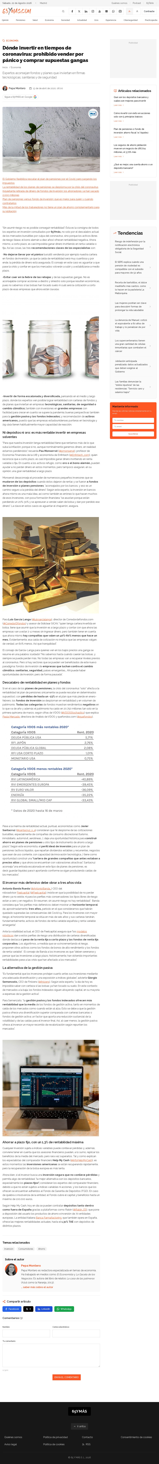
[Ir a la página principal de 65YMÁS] (16, 11)
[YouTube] (99, 11)
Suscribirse (133, 434)
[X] (79, 11)
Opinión (5, 20)
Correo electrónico (60, 1327)
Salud (35, 20)
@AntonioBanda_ (41, 888)
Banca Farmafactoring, (49, 1217)
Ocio (96, 20)
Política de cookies (54, 1444)
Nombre (6, 1327)
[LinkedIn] (85, 11)
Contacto (87, 1437)
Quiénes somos (119, 3)
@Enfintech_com (79, 455)
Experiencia (111, 20)
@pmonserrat (67, 450)
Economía (49, 20)
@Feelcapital (38, 892)
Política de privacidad (55, 1437)
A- (130, 11)
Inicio (5, 67)
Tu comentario (8, 1341)
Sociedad (65, 20)
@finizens (44, 981)
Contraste (149, 11)
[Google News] (120, 11)
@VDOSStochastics (72, 712)
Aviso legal (10, 1444)
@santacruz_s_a (26, 830)
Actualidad (82, 20)
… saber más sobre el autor (37, 1287)
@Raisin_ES (79, 1209)
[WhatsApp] (113, 11)
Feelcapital (23, 892)
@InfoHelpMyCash (81, 1160)
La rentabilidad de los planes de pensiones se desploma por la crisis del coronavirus (50, 187)
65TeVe (150, 3)
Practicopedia (151, 20)
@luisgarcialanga (41, 619)
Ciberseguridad (131, 20)
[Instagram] (92, 11)
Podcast (137, 3)
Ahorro (41, 1249)
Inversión (8, 1249)
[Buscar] (63, 11)
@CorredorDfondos (14, 623)
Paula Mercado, (11, 716)
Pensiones (20, 20)
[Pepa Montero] (4, 88)
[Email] (106, 11)
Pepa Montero (17, 88)
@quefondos (84, 716)
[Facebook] (72, 11)
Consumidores (25, 1249)
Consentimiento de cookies (136, 1437)
